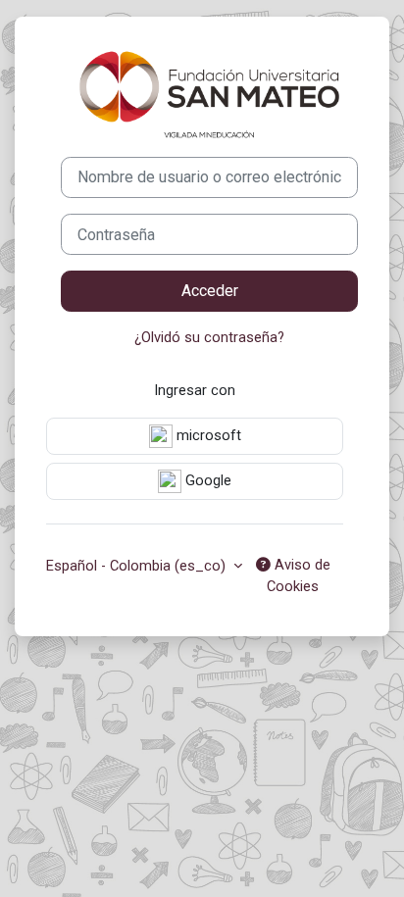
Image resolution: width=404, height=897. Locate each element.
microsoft (207, 435)
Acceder (209, 290)
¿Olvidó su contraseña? (209, 337)
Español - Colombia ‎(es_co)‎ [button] (137, 565)
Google (206, 480)
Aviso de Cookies (298, 575)
